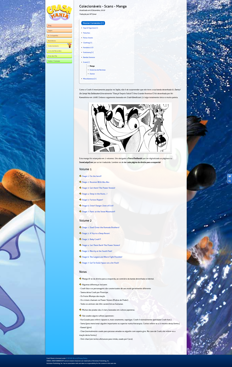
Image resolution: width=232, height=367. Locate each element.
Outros (92, 74)
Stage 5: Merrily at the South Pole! (97, 251)
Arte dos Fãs (52, 56)
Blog (49, 25)
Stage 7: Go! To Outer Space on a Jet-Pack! (100, 263)
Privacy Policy (82, 358)
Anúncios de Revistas (97, 70)
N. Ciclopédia (53, 35)
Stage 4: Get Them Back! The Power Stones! (101, 245)
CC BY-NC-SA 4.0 (71, 358)
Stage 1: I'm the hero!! (92, 176)
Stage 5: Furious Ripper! (92, 200)
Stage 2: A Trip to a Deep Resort (96, 233)
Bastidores (52, 41)
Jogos (50, 30)
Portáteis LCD (88, 47)
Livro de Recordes (54, 51)
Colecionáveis (53, 46)
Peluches (86, 33)
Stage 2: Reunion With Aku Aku (95, 182)
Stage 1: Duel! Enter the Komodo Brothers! (100, 227)
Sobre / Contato (54, 61)
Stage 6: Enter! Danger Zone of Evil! (97, 206)
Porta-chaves (88, 38)
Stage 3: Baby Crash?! (91, 239)
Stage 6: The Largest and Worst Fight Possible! (102, 257)
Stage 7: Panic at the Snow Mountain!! (98, 211)
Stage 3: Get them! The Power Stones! (98, 188)
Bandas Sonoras (89, 57)
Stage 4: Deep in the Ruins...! (94, 194)
